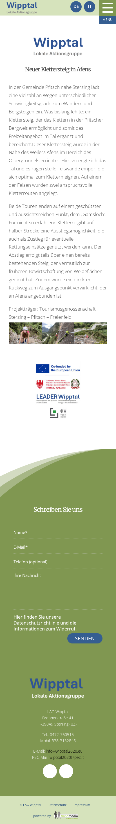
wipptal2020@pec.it (67, 757)
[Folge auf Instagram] (66, 771)
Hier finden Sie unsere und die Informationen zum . (45, 623)
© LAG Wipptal (30, 805)
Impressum (82, 805)
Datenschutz (57, 805)
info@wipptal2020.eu (64, 751)
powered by (42, 816)
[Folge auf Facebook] (50, 771)
